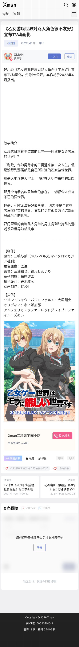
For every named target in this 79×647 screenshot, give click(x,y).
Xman (50, 617)
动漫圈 (11, 43)
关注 (55, 56)
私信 (69, 56)
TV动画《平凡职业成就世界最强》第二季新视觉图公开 (19, 489)
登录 (39, 547)
